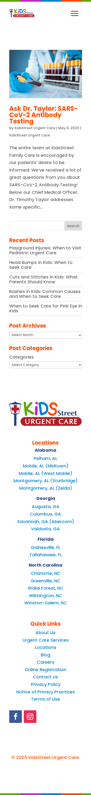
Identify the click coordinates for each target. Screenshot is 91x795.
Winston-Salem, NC (45, 603)
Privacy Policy (45, 684)
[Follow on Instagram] (30, 716)
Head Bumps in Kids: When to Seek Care (41, 264)
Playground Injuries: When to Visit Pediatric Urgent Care (45, 250)
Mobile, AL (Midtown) (45, 466)
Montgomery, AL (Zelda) (45, 488)
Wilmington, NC (45, 595)
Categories (21, 357)
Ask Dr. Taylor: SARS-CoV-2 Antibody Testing (43, 115)
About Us (45, 633)
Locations (45, 647)
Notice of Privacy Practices (45, 692)
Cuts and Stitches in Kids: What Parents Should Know (43, 279)
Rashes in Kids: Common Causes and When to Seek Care (45, 293)
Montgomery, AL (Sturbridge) (46, 481)
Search (73, 226)
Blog (45, 655)
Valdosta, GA (45, 529)
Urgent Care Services (46, 640)
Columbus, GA (45, 514)
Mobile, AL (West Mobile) (45, 473)
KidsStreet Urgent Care (35, 128)
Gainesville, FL (45, 547)
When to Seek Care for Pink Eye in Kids (45, 308)
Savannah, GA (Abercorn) (45, 521)
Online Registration (45, 670)
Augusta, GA (45, 506)
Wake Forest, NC (46, 588)
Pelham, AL (45, 458)
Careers (45, 662)
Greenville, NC (45, 581)
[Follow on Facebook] (15, 716)
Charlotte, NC (45, 573)
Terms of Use (45, 699)
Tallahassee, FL (45, 555)
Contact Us (45, 677)
